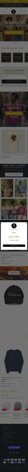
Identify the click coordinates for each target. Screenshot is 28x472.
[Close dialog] (26, 223)
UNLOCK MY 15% (13, 245)
